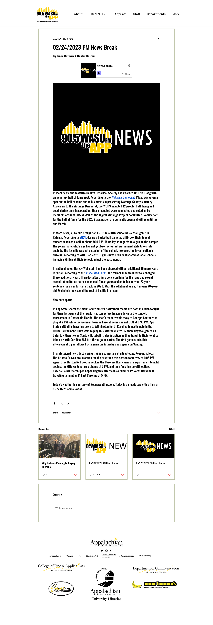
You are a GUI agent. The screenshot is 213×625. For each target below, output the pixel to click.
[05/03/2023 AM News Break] (107, 446)
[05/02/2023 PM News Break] (153, 446)
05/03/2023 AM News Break (103, 463)
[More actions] (158, 39)
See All (172, 428)
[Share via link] (68, 403)
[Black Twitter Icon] (102, 550)
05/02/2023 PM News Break (150, 463)
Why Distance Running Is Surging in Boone (58, 465)
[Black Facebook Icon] (110, 550)
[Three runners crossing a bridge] (59, 446)
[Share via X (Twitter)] (61, 403)
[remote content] (106, 71)
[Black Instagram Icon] (106, 550)
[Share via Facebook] (54, 403)
